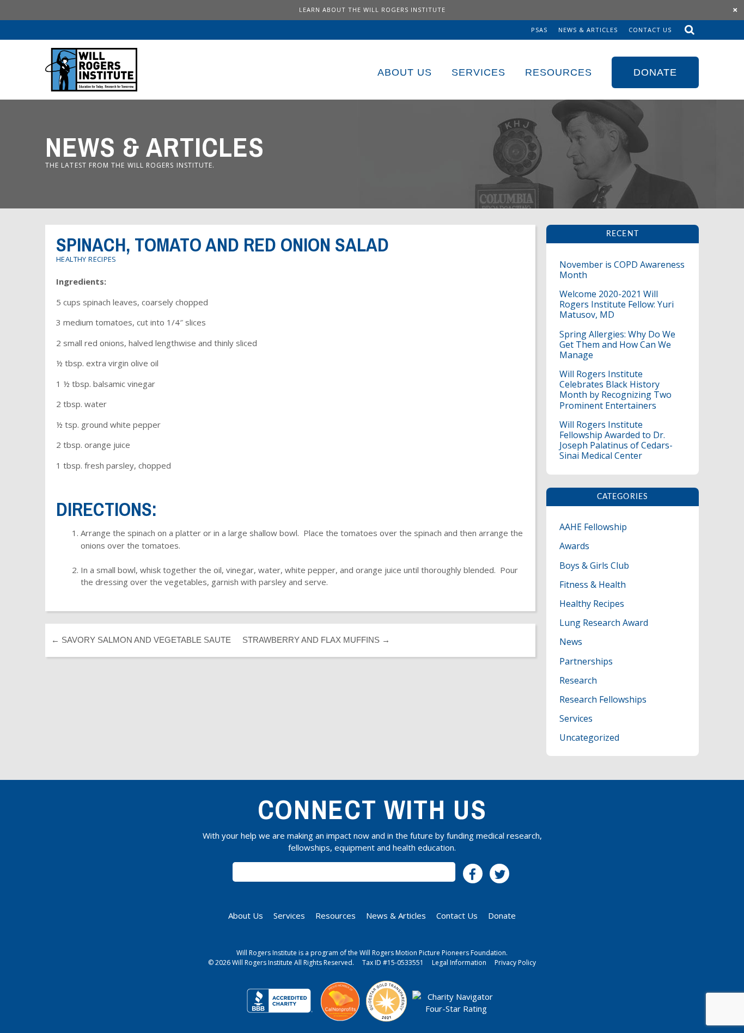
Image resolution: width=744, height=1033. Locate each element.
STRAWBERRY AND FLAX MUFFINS (316, 639)
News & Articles (588, 30)
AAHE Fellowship (593, 527)
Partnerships (586, 661)
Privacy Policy (515, 962)
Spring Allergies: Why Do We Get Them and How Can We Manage (617, 344)
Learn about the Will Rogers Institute (372, 9)
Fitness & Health (592, 585)
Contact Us (650, 30)
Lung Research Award (603, 623)
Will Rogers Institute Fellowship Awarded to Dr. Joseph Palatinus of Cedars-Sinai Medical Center (616, 440)
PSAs (539, 30)
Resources (558, 72)
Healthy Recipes (86, 259)
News (570, 642)
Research (578, 680)
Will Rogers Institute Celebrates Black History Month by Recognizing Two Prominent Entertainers (615, 389)
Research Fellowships (603, 699)
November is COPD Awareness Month (622, 270)
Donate (655, 72)
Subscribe (344, 872)
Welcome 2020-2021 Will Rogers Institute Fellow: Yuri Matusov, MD (616, 304)
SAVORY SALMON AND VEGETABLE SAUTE (141, 639)
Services (478, 72)
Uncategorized (589, 737)
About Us (404, 72)
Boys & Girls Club (594, 565)
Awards (574, 546)
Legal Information (459, 962)
